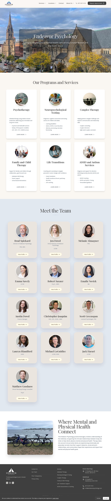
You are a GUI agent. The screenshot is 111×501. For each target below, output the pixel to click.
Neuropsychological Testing (64, 475)
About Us (69, 3)
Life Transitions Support (63, 483)
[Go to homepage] (9, 3)
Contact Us (34, 469)
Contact (61, 3)
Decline (99, 498)
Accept (106, 498)
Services (41, 3)
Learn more (55, 498)
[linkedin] (7, 483)
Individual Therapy (62, 472)
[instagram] (10, 483)
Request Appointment (96, 3)
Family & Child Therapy (63, 480)
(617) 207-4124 (82, 3)
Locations (51, 3)
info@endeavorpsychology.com (93, 488)
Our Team (34, 472)
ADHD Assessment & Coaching (65, 486)
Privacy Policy (35, 479)
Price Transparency (37, 476)
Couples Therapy (61, 478)
